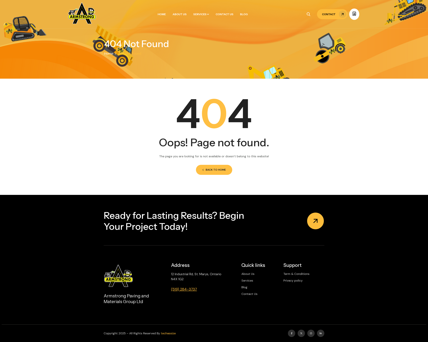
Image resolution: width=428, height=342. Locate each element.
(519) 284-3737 (184, 289)
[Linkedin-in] (320, 333)
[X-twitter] (301, 333)
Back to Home (216, 170)
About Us (180, 14)
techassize (168, 333)
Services (199, 14)
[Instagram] (311, 333)
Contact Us (224, 14)
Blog (244, 14)
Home (162, 14)
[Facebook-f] (291, 333)
